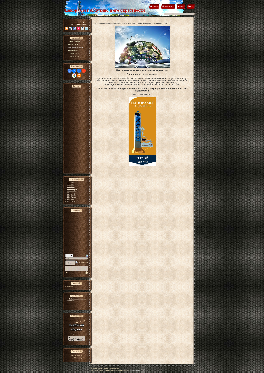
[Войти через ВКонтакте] (74, 71)
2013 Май (70, 184)
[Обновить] (87, 255)
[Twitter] (86, 28)
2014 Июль (71, 187)
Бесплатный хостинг (135, 370)
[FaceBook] (74, 28)
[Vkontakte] (82, 28)
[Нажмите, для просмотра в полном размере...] (142, 67)
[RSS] (66, 28)
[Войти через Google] (74, 75)
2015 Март (71, 199)
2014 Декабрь (71, 195)
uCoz (143, 370)
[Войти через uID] (70, 71)
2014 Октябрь (71, 191)
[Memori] (78, 28)
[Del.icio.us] (70, 28)
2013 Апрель (71, 182)
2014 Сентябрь (72, 189)
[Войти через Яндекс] (84, 71)
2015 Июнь (71, 201)
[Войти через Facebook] (79, 71)
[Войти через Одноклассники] (79, 75)
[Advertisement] (76, 129)
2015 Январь (71, 197)
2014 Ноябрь (71, 193)
